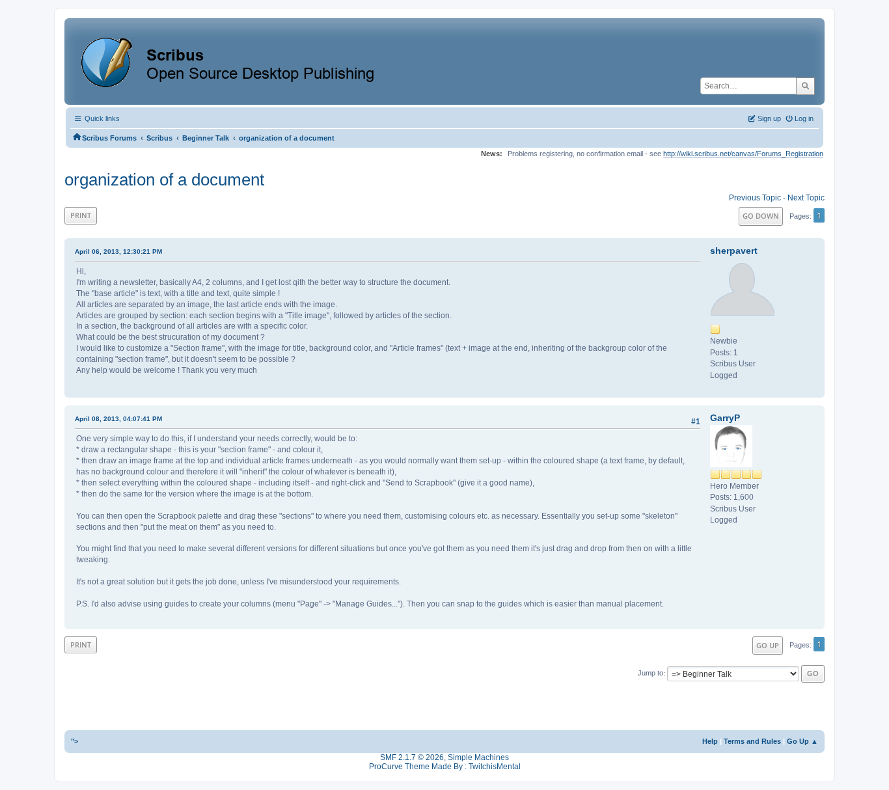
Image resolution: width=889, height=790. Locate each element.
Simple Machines (478, 757)
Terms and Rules (752, 741)
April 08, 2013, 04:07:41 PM (118, 418)
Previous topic (755, 197)
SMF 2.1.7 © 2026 (412, 757)
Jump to (650, 673)
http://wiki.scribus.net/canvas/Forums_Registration (743, 153)
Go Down (761, 216)
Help (710, 741)
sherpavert (734, 250)
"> (74, 741)
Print (80, 215)
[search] (805, 85)
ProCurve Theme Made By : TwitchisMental (445, 766)
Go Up (767, 645)
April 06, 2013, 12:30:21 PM (118, 251)
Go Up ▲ (802, 741)
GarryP (725, 418)
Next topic (806, 197)
